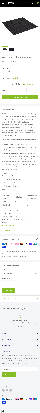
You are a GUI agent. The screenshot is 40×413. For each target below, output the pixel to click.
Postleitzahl (6, 278)
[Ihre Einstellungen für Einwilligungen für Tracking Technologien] (3, 411)
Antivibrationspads (8, 225)
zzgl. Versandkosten (28, 84)
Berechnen (9, 290)
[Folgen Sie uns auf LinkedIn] (10, 390)
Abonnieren (9, 375)
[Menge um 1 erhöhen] (24, 90)
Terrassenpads (6, 230)
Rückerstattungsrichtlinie (10, 299)
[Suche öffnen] (29, 3)
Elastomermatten (7, 228)
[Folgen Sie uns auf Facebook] (3, 390)
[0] (36, 3)
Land (3, 269)
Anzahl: (4, 90)
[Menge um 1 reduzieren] (14, 90)
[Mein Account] (32, 3)
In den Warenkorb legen (20, 97)
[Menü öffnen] (3, 3)
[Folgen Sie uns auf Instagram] (7, 390)
